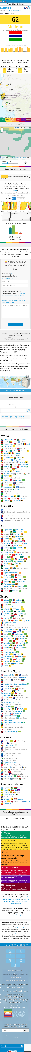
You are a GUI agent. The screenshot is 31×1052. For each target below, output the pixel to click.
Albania (6, 600)
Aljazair (21, 440)
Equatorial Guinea (8, 449)
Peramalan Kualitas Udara (15, 997)
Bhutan (6, 536)
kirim (26, 1030)
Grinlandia (6, 691)
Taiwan (20, 577)
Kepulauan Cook (8, 748)
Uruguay (25, 801)
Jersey (26, 620)
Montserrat (6, 711)
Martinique (7, 709)
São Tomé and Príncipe (10, 494)
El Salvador (7, 688)
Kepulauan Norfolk (9, 758)
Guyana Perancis (9, 794)
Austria (6, 602)
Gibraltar (20, 614)
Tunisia (12, 498)
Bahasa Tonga (20, 741)
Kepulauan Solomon (9, 763)
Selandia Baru (8, 776)
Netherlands (7, 643)
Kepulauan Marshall (9, 756)
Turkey (6, 582)
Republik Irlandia (9, 652)
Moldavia (21, 638)
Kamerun (6, 457)
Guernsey (5, 616)
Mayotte (6, 471)
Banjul (9, 69)
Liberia (5, 464)
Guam (10, 743)
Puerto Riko (15, 714)
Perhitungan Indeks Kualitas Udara (15, 996)
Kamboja (6, 548)
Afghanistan (6, 530)
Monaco (6, 641)
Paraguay (18, 799)
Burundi (18, 444)
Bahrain (5, 534)
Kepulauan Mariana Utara (11, 754)
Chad (26, 444)
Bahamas (5, 680)
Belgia (5, 604)
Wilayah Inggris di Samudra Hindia (14, 589)
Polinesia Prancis (15, 772)
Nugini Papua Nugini (16, 770)
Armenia (6, 532)
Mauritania (6, 469)
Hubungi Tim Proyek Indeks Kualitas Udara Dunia (15, 974)
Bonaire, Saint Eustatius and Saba (15, 684)
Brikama (25, 71)
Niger (26, 473)
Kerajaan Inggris (9, 629)
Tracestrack (8, 159)
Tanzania (22, 496)
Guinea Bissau (7, 455)
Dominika (15, 686)
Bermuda (5, 682)
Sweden (18, 661)
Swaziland (6, 492)
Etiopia (4, 451)
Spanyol (6, 661)
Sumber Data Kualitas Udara (15, 994)
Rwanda (6, 480)
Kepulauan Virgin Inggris (11, 704)
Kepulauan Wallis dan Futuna (12, 765)
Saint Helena (19, 483)
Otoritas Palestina (9, 566)
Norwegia (22, 643)
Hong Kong (7, 541)
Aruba (22, 677)
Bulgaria (6, 609)
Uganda (21, 498)
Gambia (23, 451)
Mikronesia (15, 767)
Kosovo (23, 630)
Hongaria (17, 616)
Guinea (16, 453)
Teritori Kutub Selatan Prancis (12, 520)
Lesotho (21, 462)
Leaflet (1, 117)
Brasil (5, 790)
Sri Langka (7, 577)
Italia (5, 620)
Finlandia (7, 614)
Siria (17, 575)
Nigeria (6, 476)
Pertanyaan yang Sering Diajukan (15, 991)
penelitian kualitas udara (15, 980)
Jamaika (18, 695)
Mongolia (6, 561)
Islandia (6, 618)
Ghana (5, 453)
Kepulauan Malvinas (9, 797)
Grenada (19, 689)
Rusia (18, 654)
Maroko (22, 467)
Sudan (16, 489)
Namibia (17, 473)
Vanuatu (23, 779)
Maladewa (7, 559)
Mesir (16, 471)
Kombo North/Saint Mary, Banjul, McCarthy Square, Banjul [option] (14, 177)
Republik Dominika (10, 716)
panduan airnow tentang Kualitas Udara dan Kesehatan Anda (16, 901)
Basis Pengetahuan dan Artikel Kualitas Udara (15, 984)
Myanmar (20, 561)
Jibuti (17, 455)
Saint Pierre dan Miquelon (12, 722)
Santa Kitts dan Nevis (9, 725)
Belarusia (18, 602)
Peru (5, 801)
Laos (5, 557)
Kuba (18, 707)
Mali (13, 467)
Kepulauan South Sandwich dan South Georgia (15, 512)
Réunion (18, 480)
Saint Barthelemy (8, 718)
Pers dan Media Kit (15, 977)
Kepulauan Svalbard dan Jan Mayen (14, 627)
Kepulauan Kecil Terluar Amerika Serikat (14, 750)
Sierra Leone (8, 487)
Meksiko (20, 709)
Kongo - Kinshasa (18, 460)
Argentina (7, 788)
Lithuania (7, 636)
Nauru (25, 767)
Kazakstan (19, 548)
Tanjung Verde (8, 496)
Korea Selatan (8, 552)
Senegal (6, 485)
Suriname (15, 801)
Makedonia (7, 638)
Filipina (6, 539)
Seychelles (18, 485)
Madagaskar (22, 464)
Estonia (19, 611)
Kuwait (6, 554)
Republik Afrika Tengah (10, 478)
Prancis (6, 647)
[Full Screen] (2, 75)
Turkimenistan (18, 582)
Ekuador (6, 792)
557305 (15, 191)
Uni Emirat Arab (9, 584)
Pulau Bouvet (7, 516)
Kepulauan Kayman (21, 698)
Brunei (17, 536)
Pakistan (6, 568)
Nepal (5, 564)
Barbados (15, 680)
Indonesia (7, 543)
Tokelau (5, 779)
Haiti (18, 693)
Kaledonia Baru (9, 745)
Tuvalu (14, 779)
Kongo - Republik (8, 462)
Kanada (6, 697)
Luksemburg (21, 636)
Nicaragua (18, 711)
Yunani (6, 666)
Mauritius (17, 469)
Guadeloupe (19, 691)
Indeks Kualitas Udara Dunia (19, 927)
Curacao (5, 686)
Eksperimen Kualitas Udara (15, 986)
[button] (2, 129)
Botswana (22, 442)
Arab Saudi (18, 530)
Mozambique (7, 473)
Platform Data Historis (15, 1002)
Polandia (6, 645)
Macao (25, 557)
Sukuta (25, 69)
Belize (24, 680)
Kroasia (18, 632)
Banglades (16, 534)
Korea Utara (22, 552)
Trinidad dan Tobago (10, 731)
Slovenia (18, 659)
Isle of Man (18, 618)
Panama (5, 714)
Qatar (5, 570)
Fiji (3, 743)
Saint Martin (6, 720)
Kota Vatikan (6, 632)
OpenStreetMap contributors (19, 157)
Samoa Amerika (16, 774)
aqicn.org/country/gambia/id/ (14, 10)
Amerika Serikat (9, 675)
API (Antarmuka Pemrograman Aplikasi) (15, 1001)
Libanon (14, 557)
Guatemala (7, 693)
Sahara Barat (6, 483)
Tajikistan (7, 579)
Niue (4, 770)
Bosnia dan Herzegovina (12, 607)
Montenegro (20, 641)
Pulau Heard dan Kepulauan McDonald (15, 518)
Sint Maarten (7, 729)
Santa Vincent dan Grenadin (12, 727)
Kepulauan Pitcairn (9, 760)
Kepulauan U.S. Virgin (10, 702)
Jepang (16, 545)
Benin (13, 442)
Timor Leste (22, 776)
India (20, 541)
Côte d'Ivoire (8, 446)
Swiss (5, 663)
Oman (16, 564)
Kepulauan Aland (8, 623)
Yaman (4, 591)
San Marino (7, 657)
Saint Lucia (21, 718)
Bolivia (18, 788)
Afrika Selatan (8, 439)
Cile (15, 790)
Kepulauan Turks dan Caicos (12, 700)
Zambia (5, 501)
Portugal (19, 645)
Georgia (18, 539)
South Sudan (6, 489)
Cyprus (18, 609)
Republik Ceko (8, 650)
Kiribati (5, 767)
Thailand (20, 579)
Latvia (5, 634)
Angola (5, 442)
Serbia (20, 657)
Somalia (20, 487)
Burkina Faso (7, 444)
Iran (24, 543)
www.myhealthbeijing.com (15, 915)
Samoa (4, 774)
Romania (6, 654)
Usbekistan (7, 586)
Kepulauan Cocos (8, 550)
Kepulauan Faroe (8, 625)
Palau (4, 772)
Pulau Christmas (20, 568)
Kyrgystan (17, 555)
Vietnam (20, 586)
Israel (5, 545)
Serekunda (10, 71)
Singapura (7, 575)
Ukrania (16, 663)
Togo (4, 498)
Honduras (7, 695)
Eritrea (21, 449)
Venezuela (6, 804)
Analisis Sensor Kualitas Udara (15, 987)
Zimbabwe (16, 500)
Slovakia (6, 659)
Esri (12, 117)
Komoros (5, 460)
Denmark (6, 611)
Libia (12, 464)
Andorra (18, 600)
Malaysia (20, 559)
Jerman (16, 620)
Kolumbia (7, 799)
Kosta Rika (7, 707)
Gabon (13, 451)
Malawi (5, 467)
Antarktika (6, 510)
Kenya (19, 457)
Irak (17, 543)
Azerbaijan (19, 532)
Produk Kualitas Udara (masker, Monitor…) (15, 999)
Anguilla (23, 675)
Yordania (15, 591)
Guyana (17, 792)
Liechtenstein (19, 634)
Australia (6, 741)
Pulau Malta (19, 647)
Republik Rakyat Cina (11, 573)
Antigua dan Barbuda (9, 677)
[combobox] (15, 177)
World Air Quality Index (16, 933)
